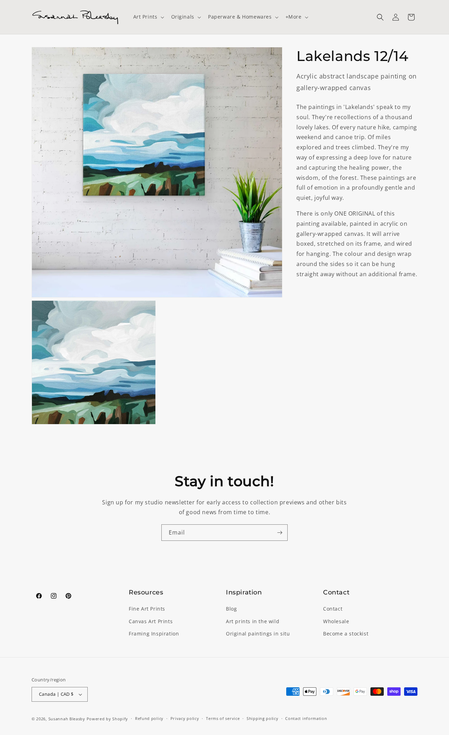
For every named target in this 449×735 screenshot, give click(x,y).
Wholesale (336, 621)
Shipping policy (263, 718)
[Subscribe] (279, 532)
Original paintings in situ (258, 633)
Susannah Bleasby (66, 718)
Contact (332, 609)
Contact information (306, 718)
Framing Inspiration (154, 633)
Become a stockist (345, 633)
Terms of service (223, 718)
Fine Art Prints (147, 609)
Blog (231, 609)
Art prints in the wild (252, 621)
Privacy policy (184, 718)
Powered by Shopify (107, 718)
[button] (148, 16)
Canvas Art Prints (151, 621)
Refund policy (149, 718)
